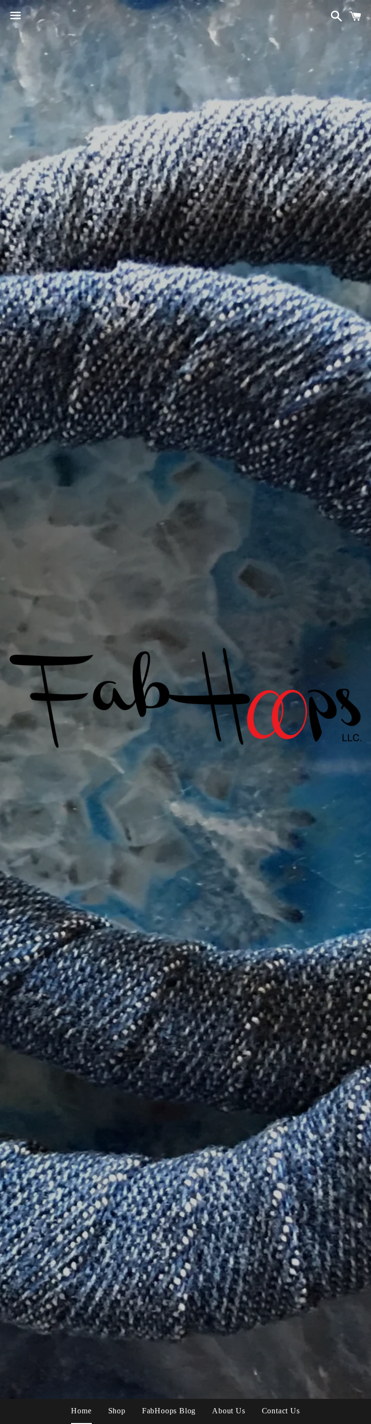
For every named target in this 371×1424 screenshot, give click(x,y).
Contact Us (281, 1411)
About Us (228, 1411)
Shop (117, 1411)
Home (81, 1411)
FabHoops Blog (169, 1411)
